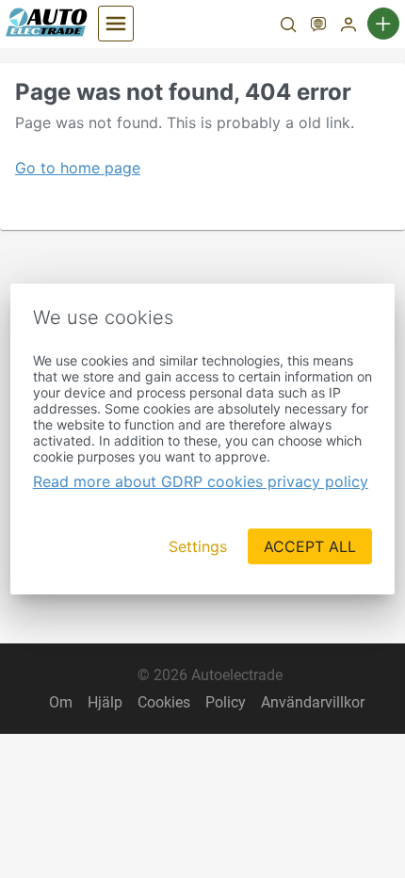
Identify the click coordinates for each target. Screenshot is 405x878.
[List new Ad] (383, 24)
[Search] (288, 26)
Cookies (164, 702)
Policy (225, 702)
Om (61, 702)
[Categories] (116, 23)
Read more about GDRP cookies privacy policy (200, 481)
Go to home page (77, 167)
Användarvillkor (312, 702)
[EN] (318, 26)
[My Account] (348, 26)
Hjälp (105, 702)
